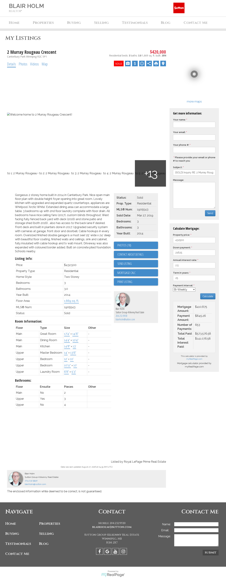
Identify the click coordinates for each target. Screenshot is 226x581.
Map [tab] (45, 63)
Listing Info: (23, 258)
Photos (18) (124, 245)
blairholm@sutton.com (125, 319)
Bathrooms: (23, 380)
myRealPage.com (194, 359)
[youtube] (116, 552)
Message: (178, 180)
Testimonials (135, 22)
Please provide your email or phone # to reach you (194, 159)
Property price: (181, 235)
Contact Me (196, 22)
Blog (165, 22)
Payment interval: (183, 285)
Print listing (124, 282)
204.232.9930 (121, 315)
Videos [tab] (34, 63)
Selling (101, 22)
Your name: (179, 119)
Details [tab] (11, 63)
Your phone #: (181, 145)
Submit (210, 553)
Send (210, 213)
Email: (165, 530)
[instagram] (124, 552)
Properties (49, 523)
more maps (194, 101)
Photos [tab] (23, 63)
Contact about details (130, 254)
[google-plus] (108, 552)
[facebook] (100, 552)
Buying (74, 22)
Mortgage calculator (137, 273)
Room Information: (28, 321)
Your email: (179, 132)
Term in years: (181, 272)
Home (14, 22)
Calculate (208, 296)
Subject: (177, 167)
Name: (166, 524)
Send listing (124, 263)
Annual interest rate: (185, 260)
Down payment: (182, 247)
